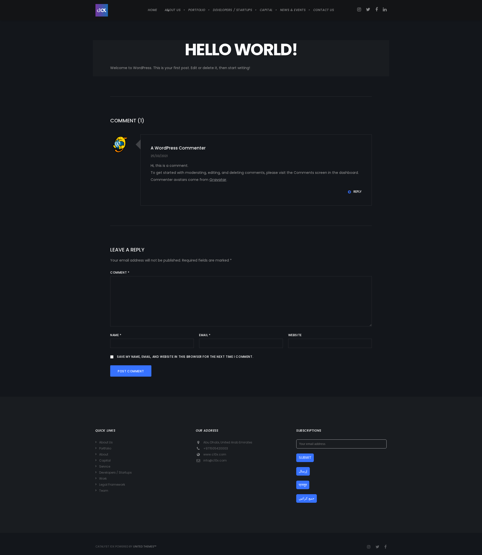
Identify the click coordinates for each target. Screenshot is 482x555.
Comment (119, 272)
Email (204, 335)
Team (103, 490)
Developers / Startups (115, 472)
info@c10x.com (215, 460)
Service (104, 466)
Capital (105, 460)
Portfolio (105, 448)
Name (116, 335)
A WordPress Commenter (178, 148)
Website (295, 335)
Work (103, 478)
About (103, 454)
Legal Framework (112, 484)
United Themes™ (144, 546)
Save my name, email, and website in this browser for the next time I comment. (185, 357)
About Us (106, 442)
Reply (357, 191)
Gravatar (217, 179)
